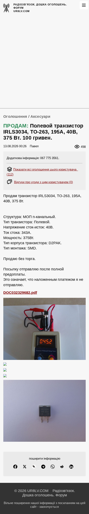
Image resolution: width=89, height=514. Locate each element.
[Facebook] (15, 467)
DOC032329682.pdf (20, 293)
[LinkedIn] (71, 467)
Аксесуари (40, 116)
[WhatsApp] (53, 467)
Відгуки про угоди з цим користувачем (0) (43, 182)
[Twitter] (25, 467)
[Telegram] (43, 467)
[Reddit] (62, 467)
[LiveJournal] (34, 467)
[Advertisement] (44, 61)
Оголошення (15, 116)
